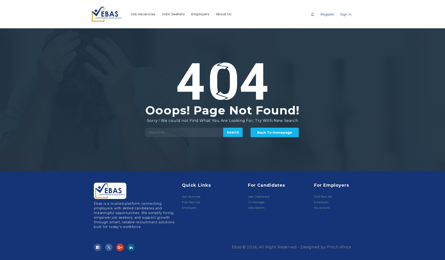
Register (327, 14)
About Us (224, 14)
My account (322, 207)
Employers (200, 14)
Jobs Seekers (173, 14)
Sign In (346, 14)
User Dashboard (258, 196)
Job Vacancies (143, 14)
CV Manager (256, 202)
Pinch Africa (339, 247)
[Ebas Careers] (108, 14)
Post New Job (191, 202)
